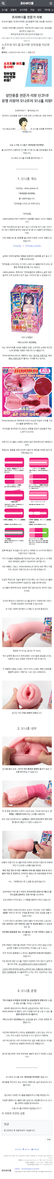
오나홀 (4, 9)
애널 (32, 9)
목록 (49, 1139)
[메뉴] (50, 3)
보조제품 (23, 9)
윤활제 (13, 9)
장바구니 (27, 1149)
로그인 (19, 1149)
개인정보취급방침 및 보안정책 (30, 1169)
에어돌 (47, 9)
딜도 (39, 9)
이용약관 (17, 1169)
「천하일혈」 (17, 246)
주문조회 (36, 1149)
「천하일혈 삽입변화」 (33, 246)
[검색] (3, 3)
